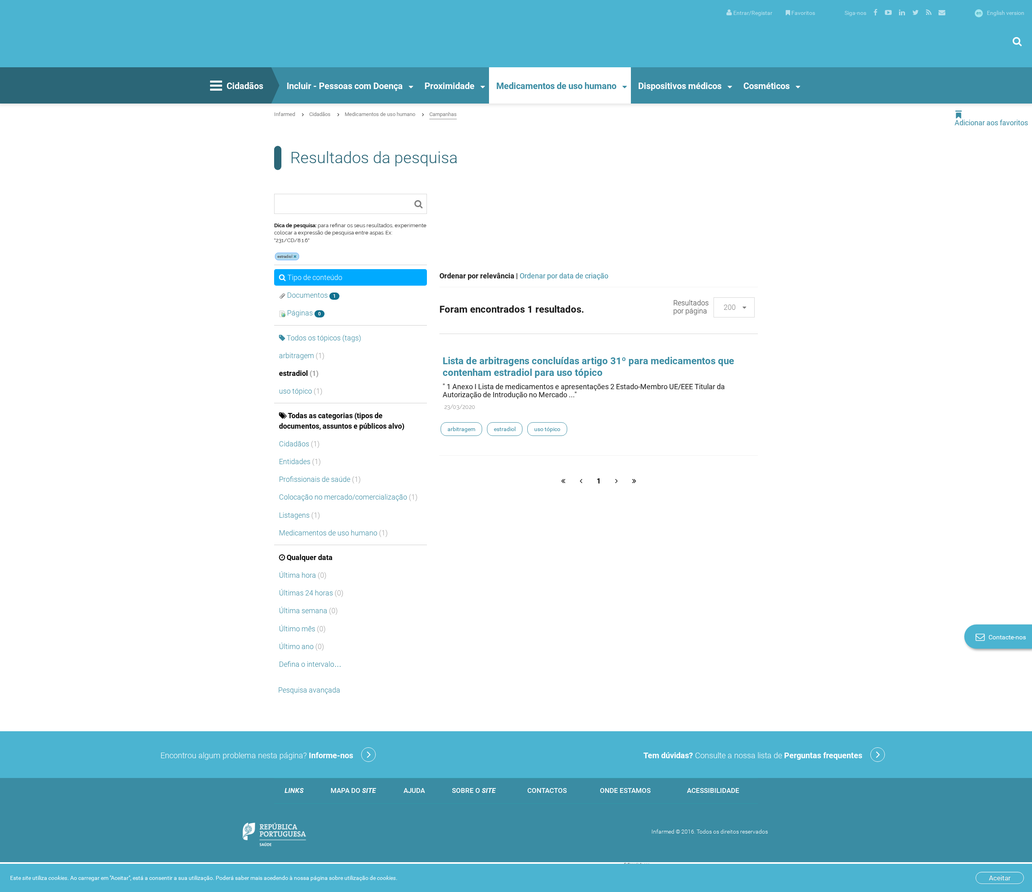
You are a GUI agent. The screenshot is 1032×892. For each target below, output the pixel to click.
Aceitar (1000, 878)
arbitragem (302, 355)
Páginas (303, 313)
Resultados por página (691, 307)
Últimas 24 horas (311, 593)
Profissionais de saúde (320, 479)
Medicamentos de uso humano (556, 86)
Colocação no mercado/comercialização (348, 497)
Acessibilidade (713, 790)
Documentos (310, 295)
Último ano (301, 646)
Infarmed (284, 114)
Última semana (308, 610)
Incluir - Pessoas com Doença (345, 86)
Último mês (302, 628)
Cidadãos (245, 86)
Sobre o (473, 790)
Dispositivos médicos (680, 86)
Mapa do (353, 790)
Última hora (303, 575)
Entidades (300, 461)
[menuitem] (749, 12)
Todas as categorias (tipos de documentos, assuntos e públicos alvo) (341, 420)
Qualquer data (310, 557)
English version (1000, 13)
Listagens (299, 515)
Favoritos (803, 13)
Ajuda (414, 790)
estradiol (298, 373)
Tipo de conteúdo (314, 277)
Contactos (547, 790)
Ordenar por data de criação (564, 276)
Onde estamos (625, 790)
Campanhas (443, 114)
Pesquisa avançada (309, 690)
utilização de (370, 878)
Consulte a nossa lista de (752, 755)
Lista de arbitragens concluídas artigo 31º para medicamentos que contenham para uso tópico (588, 366)
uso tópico (300, 391)
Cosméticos (766, 86)
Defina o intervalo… (310, 664)
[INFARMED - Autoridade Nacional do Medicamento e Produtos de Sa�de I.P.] (86, 33)
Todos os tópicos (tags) (324, 338)
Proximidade (449, 86)
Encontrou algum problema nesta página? (256, 755)
